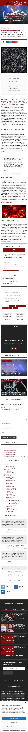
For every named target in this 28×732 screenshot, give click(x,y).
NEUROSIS (10, 201)
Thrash (8, 511)
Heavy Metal (10, 488)
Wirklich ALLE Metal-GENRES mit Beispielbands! (19, 625)
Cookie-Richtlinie (6, 730)
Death (3, 696)
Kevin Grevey (12, 305)
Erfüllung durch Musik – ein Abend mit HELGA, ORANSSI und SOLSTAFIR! (12, 373)
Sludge (22, 106)
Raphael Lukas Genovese (8, 36)
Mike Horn (18, 305)
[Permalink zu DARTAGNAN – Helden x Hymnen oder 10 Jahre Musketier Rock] (4, 530)
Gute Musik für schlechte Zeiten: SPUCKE (14, 456)
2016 (3, 691)
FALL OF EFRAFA (7, 202)
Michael (9, 561)
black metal (16, 693)
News (12, 380)
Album (11, 691)
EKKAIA (15, 201)
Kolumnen (9, 468)
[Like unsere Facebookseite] (16, 587)
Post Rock (12, 502)
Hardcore (9, 486)
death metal (10, 696)
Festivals (9, 471)
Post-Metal (15, 106)
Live (19, 16)
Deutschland (19, 696)
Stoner (8, 508)
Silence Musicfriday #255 (19, 647)
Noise (8, 491)
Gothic (8, 485)
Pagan (8, 494)
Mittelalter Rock (14, 500)
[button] (25, 702)
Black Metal (6, 380)
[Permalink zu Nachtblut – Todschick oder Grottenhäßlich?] (4, 572)
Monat (14, 609)
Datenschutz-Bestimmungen (15, 730)
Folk (8, 483)
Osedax (20, 112)
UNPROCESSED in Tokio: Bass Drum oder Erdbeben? (14, 19)
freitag (12, 700)
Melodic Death (10, 489)
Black (9, 693)
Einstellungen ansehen (14, 726)
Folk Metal (5, 700)
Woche (5, 609)
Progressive (9, 30)
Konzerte (14, 16)
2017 (6, 691)
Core (8, 16)
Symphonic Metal (11, 509)
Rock (8, 499)
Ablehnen (14, 722)
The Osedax (15, 173)
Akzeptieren (14, 718)
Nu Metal (9, 492)
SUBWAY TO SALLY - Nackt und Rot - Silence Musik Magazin (15, 546)
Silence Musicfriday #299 (10, 452)
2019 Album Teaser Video (11, 156)
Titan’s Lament (15, 104)
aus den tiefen (19, 691)
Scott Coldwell (4, 307)
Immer (22, 609)
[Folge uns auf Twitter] (3, 587)
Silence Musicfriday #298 (10, 454)
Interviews (9, 466)
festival (17, 698)
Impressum (23, 730)
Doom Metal (10, 698)
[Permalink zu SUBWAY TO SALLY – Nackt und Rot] (4, 562)
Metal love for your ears (6, 685)
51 (24, 628)
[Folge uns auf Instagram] (3, 592)
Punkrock (12, 505)
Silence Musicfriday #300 (10, 450)
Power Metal (10, 495)
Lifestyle (6, 465)
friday (18, 700)
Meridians (7, 109)
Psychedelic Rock (14, 503)
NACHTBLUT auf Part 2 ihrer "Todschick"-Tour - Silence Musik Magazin (15, 573)
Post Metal (24, 305)
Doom (3, 30)
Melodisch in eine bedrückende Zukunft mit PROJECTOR (14, 447)
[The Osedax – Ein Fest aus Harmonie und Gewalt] (14, 60)
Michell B (9, 529)
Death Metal (10, 480)
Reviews (17, 30)
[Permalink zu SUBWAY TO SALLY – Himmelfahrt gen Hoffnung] (4, 546)
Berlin (3, 693)
